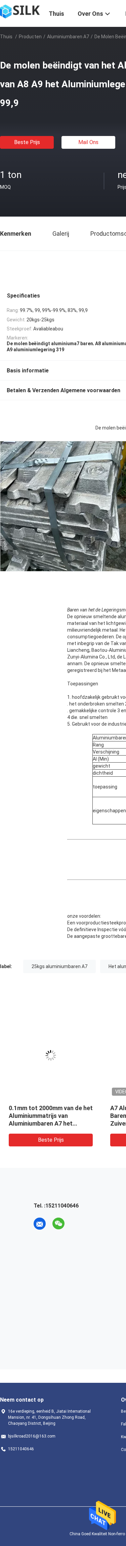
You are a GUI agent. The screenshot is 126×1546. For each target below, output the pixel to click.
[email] (40, 1224)
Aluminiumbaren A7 (68, 36)
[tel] (77, 1224)
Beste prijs (27, 142)
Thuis (6, 36)
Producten (30, 36)
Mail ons (88, 142)
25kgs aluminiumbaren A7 (59, 966)
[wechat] (58, 1224)
